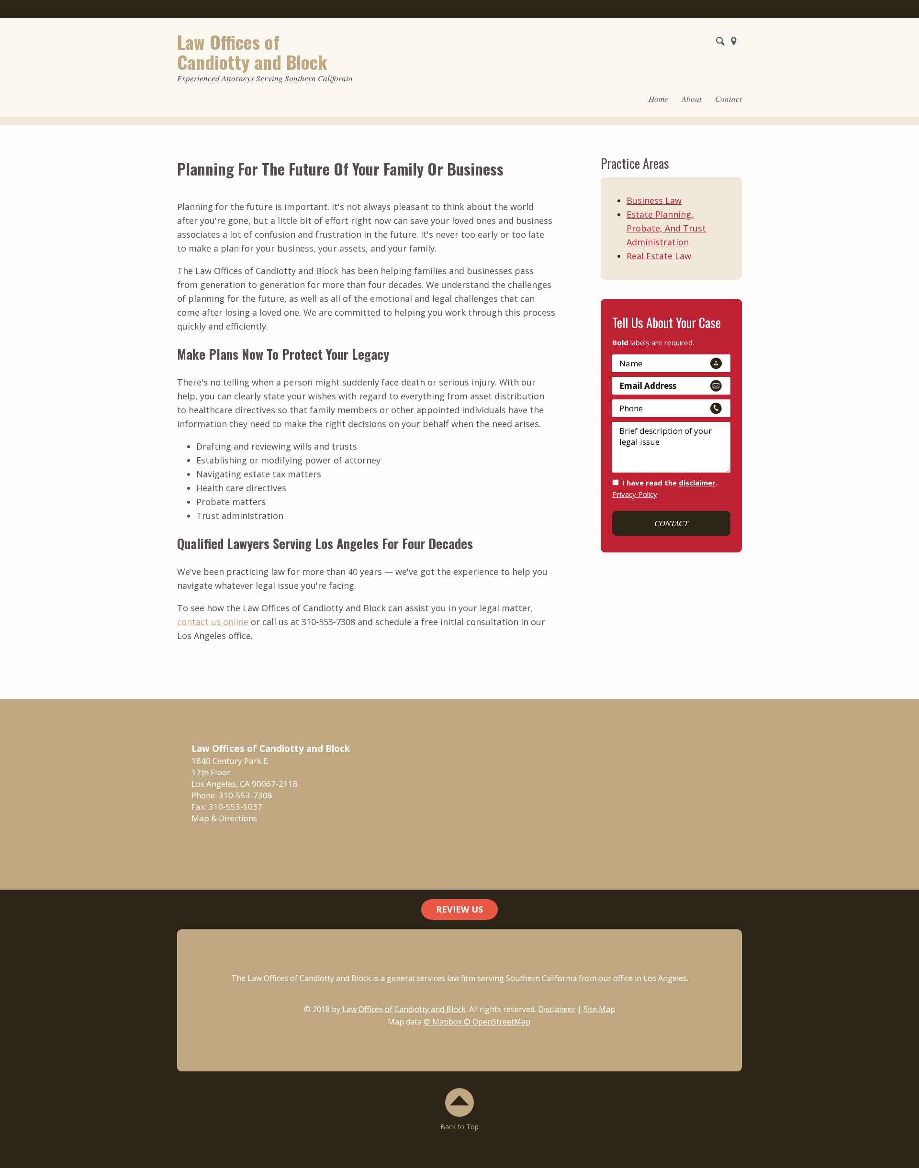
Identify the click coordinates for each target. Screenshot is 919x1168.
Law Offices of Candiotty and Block (404, 1009)
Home (658, 98)
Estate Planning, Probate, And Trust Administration (666, 228)
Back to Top (459, 1126)
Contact (728, 98)
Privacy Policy (634, 494)
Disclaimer (556, 1009)
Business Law (654, 200)
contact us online (212, 622)
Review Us (459, 909)
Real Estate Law (659, 256)
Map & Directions (224, 818)
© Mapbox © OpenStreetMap (477, 1021)
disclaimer (697, 482)
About (692, 98)
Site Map (599, 1009)
